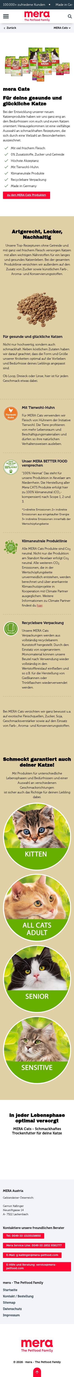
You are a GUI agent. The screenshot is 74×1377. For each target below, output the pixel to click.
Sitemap (9, 1302)
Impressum (11, 1315)
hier (39, 605)
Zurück (11, 28)
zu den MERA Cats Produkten (26, 195)
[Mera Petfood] (37, 1351)
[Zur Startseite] (37, 16)
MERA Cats (61, 28)
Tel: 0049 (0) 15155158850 (23, 1235)
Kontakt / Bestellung (18, 1296)
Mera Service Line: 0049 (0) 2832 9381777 (34, 1245)
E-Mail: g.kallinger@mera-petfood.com (32, 1255)
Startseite (10, 1290)
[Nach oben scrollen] (37, 1372)
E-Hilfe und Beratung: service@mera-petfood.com (31, 1266)
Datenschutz (12, 1309)
